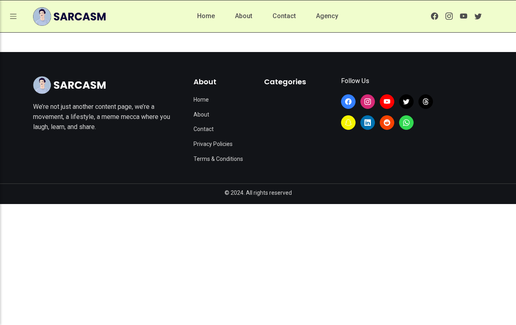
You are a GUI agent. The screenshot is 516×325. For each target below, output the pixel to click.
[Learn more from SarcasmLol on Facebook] (434, 16)
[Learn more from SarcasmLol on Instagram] (449, 16)
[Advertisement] (258, 264)
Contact (284, 16)
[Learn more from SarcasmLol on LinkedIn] (367, 122)
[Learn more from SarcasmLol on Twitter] (478, 16)
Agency (327, 16)
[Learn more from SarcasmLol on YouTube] (463, 16)
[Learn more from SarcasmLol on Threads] (425, 101)
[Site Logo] (69, 85)
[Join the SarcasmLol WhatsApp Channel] (406, 122)
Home (206, 16)
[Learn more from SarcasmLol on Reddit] (387, 122)
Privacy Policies (213, 144)
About (243, 16)
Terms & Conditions (218, 159)
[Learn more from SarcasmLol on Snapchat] (348, 122)
